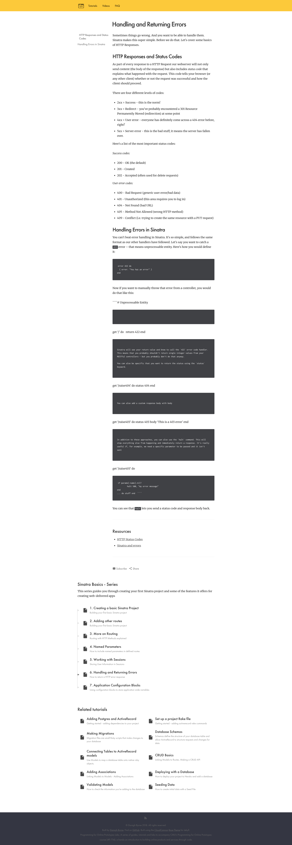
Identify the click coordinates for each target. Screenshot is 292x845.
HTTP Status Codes (130, 539)
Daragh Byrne (116, 830)
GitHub (135, 830)
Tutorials (92, 6)
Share (135, 568)
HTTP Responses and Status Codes (93, 36)
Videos (106, 6)
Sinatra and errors (129, 545)
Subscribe (121, 568)
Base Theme (174, 830)
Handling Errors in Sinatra (91, 44)
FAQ (117, 6)
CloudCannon (161, 830)
